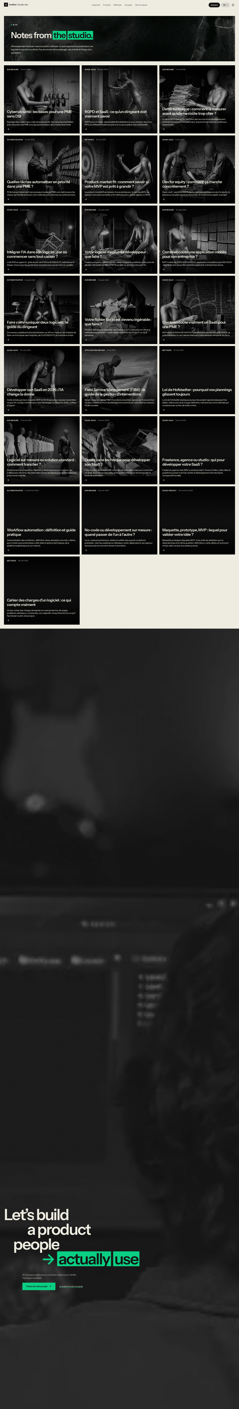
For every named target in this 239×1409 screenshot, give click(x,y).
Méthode (117, 5)
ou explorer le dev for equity (71, 1286)
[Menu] (233, 5)
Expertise (96, 5)
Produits (107, 5)
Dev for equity (141, 5)
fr (224, 5)
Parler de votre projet (36, 1286)
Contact (214, 5)
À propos (128, 5)
